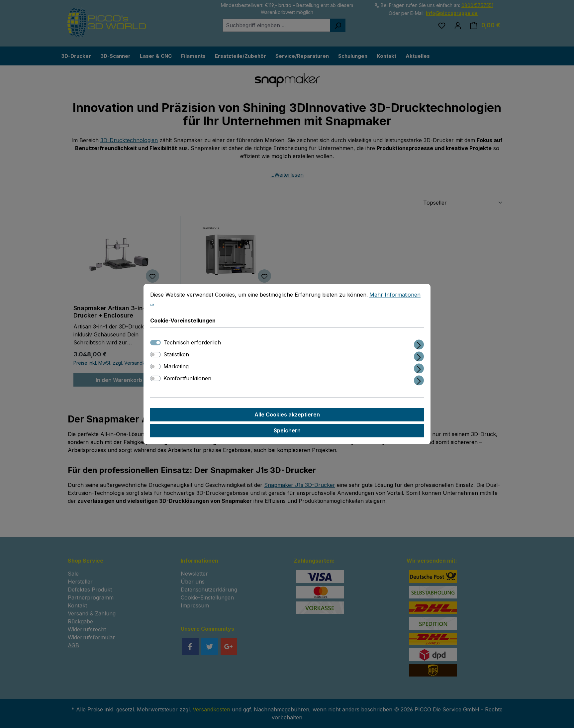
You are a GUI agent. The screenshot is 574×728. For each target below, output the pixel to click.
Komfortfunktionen (187, 378)
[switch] (155, 354)
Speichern (287, 430)
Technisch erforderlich (192, 342)
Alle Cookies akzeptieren (287, 414)
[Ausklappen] (419, 343)
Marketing (176, 366)
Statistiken (176, 354)
